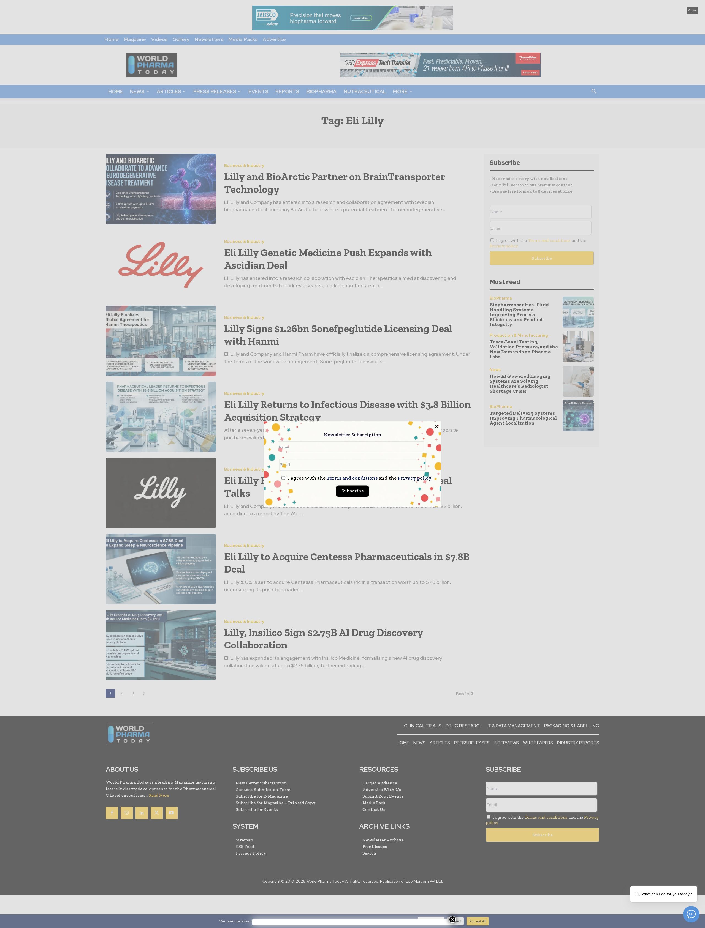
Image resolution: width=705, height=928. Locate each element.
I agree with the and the (359, 478)
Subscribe (352, 491)
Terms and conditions (352, 478)
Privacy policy (415, 478)
